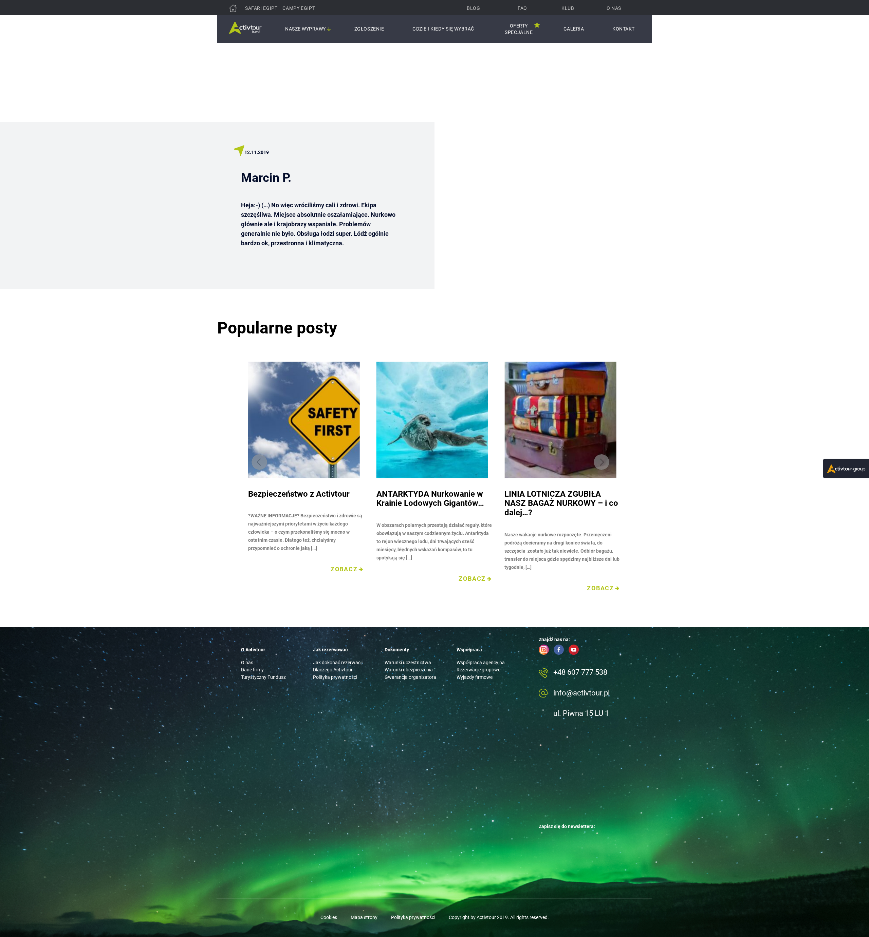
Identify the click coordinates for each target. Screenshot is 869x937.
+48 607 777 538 (580, 672)
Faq (522, 8)
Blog (473, 8)
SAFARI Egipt (261, 8)
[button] (601, 462)
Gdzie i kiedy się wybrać (443, 29)
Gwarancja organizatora (410, 677)
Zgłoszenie (369, 29)
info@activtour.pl (581, 693)
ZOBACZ (344, 569)
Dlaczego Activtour (333, 669)
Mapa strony (364, 917)
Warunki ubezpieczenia (409, 669)
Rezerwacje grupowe (478, 669)
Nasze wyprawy (305, 29)
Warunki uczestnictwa (408, 662)
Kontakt (623, 29)
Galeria (573, 29)
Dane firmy (252, 669)
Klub (567, 8)
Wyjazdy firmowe (475, 677)
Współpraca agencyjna (481, 662)
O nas (614, 8)
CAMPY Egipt (298, 8)
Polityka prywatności (335, 677)
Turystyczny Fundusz (263, 677)
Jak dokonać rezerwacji (338, 662)
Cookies (328, 917)
